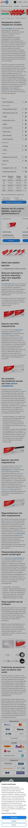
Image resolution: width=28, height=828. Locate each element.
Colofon (14, 813)
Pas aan (14, 825)
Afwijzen (14, 821)
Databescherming (6, 813)
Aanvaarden (14, 817)
